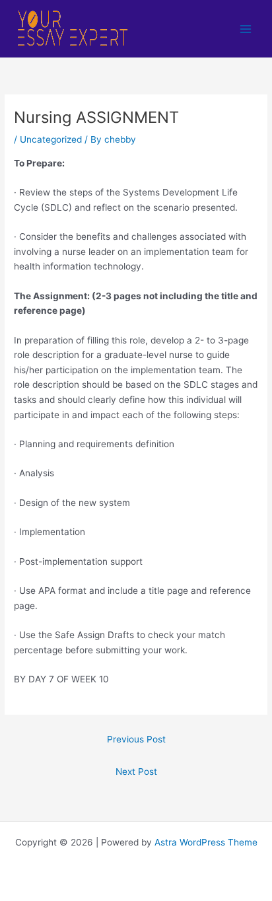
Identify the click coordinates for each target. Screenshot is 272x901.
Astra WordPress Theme (205, 842)
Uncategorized (51, 139)
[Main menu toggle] (245, 28)
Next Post (136, 771)
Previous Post (136, 739)
